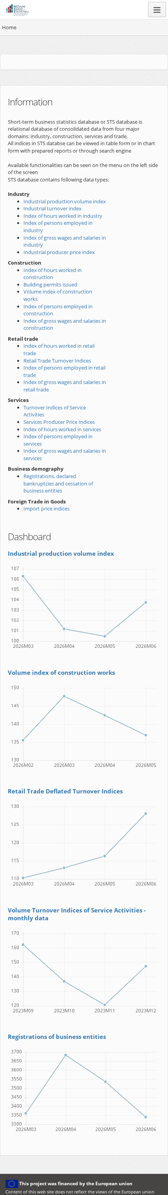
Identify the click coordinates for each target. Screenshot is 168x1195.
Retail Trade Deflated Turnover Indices (65, 791)
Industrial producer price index (59, 252)
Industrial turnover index (52, 208)
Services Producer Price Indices (59, 421)
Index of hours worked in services (62, 429)
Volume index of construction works (61, 672)
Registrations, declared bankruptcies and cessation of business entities (58, 483)
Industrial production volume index (64, 201)
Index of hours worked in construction (52, 274)
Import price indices (46, 508)
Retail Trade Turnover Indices (57, 360)
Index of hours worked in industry (62, 215)
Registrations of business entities (57, 1036)
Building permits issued (50, 284)
